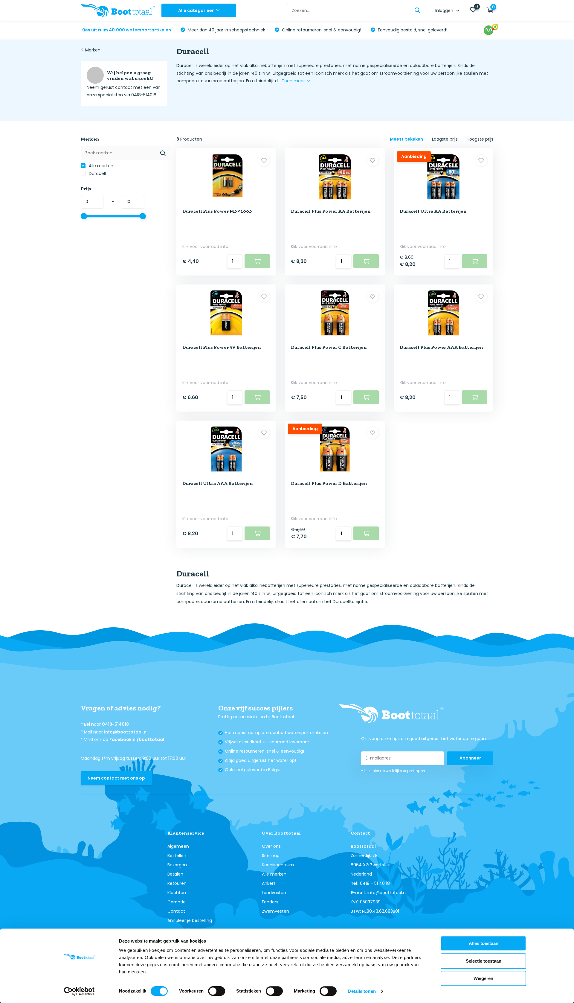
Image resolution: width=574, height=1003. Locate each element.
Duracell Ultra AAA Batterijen (217, 483)
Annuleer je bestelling (189, 920)
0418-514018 (115, 724)
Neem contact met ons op (116, 778)
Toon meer (294, 81)
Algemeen (178, 846)
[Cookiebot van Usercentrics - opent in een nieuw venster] (79, 991)
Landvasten (274, 893)
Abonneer (470, 758)
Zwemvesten (275, 911)
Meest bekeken (406, 139)
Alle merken (100, 166)
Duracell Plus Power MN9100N (217, 211)
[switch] (216, 991)
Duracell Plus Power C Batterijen (329, 347)
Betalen (175, 874)
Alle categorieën (196, 10)
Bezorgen (177, 865)
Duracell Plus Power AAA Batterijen (441, 347)
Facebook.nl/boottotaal (136, 739)
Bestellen (176, 856)
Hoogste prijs (480, 139)
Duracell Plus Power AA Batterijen (331, 211)
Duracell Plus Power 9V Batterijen (221, 347)
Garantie (176, 902)
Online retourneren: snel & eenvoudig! (321, 30)
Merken (92, 50)
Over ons (271, 846)
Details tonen (361, 991)
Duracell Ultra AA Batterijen (433, 211)
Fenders (270, 902)
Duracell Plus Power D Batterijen (329, 483)
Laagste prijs (445, 139)
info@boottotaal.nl (126, 732)
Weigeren (483, 978)
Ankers (269, 883)
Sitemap (271, 856)
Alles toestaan (483, 943)
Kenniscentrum (278, 865)
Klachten (176, 893)
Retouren (177, 883)
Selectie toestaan (483, 961)
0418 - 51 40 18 (375, 883)
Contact (176, 911)
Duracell (97, 173)
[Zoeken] (417, 10)
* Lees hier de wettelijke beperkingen (393, 770)
